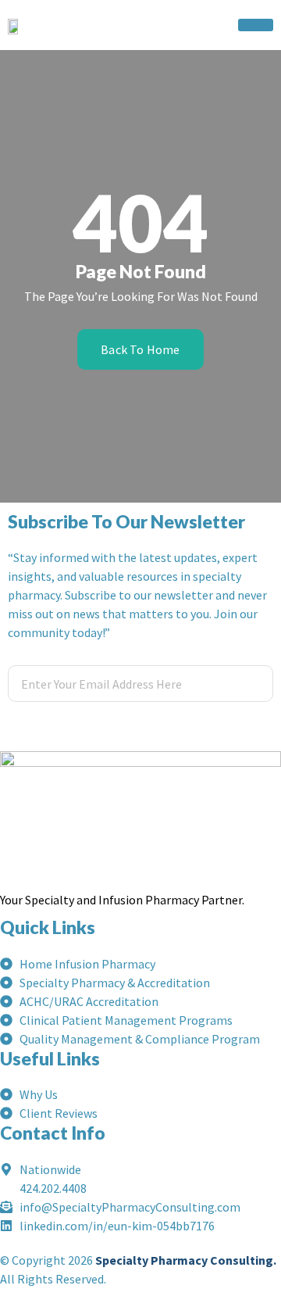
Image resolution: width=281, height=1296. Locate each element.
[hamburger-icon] (255, 25)
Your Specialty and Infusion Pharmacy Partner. (122, 900)
